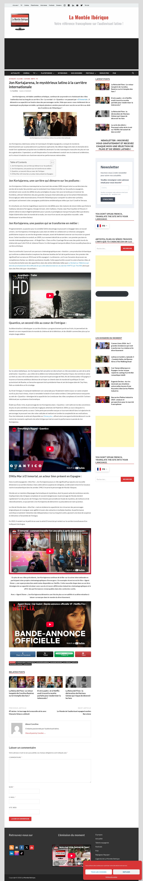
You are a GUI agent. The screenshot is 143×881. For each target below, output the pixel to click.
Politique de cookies (111, 877)
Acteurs (27, 79)
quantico (27, 664)
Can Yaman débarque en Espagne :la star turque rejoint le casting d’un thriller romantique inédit (122, 371)
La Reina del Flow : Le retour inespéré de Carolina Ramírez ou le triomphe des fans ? (21, 693)
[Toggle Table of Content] (51, 162)
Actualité (15, 73)
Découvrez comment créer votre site (112, 294)
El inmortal (82, 99)
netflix (74, 662)
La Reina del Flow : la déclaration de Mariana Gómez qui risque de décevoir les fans (78, 694)
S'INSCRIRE (108, 199)
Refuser (126, 872)
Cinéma (26, 5)
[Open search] (133, 73)
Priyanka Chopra (15, 664)
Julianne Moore (56, 662)
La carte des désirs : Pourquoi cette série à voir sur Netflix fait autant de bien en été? (121, 128)
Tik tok (87, 5)
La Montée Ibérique (28, 878)
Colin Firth (31, 662)
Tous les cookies (98, 872)
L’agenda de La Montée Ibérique (107, 859)
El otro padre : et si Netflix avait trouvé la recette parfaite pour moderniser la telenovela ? (49, 694)
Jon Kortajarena (42, 662)
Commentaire (15, 757)
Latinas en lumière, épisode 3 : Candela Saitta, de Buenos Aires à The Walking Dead (122, 359)
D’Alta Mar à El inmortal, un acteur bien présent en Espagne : (33, 174)
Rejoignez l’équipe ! (102, 855)
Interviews (43, 5)
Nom (11, 787)
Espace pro (104, 73)
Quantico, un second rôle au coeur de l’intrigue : (28, 171)
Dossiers (58, 5)
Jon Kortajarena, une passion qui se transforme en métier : (32, 168)
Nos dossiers (76, 73)
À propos (98, 835)
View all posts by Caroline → (35, 733)
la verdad (67, 662)
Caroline (15, 91)
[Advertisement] (71, 53)
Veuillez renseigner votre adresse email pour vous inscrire (115, 181)
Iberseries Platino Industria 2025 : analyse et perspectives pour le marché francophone (122, 400)
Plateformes (34, 5)
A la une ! (16, 5)
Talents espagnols (102, 843)
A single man (20, 662)
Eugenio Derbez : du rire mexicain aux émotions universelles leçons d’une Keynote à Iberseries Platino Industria (122, 386)
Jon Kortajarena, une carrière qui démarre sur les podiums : (32, 166)
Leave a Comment (25, 91)
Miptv (33, 79)
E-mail (12, 797)
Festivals (51, 5)
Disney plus (48, 416)
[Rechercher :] (115, 248)
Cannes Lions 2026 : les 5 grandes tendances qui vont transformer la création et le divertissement (122, 346)
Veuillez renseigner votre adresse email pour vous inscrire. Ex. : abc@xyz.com (114, 193)
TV (21, 5)
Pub (114, 73)
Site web (12, 807)
